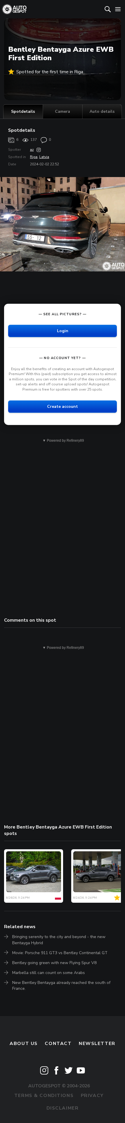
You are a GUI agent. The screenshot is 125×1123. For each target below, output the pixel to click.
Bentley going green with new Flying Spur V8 (54, 963)
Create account (62, 406)
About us (24, 1043)
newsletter (97, 1043)
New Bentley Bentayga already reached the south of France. (61, 985)
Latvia (44, 157)
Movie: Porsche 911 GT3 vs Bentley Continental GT (60, 953)
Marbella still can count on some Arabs (48, 972)
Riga (34, 157)
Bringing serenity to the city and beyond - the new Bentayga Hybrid (59, 939)
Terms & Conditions (44, 1095)
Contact (58, 1043)
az (32, 149)
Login (62, 330)
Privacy (92, 1095)
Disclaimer (63, 1108)
